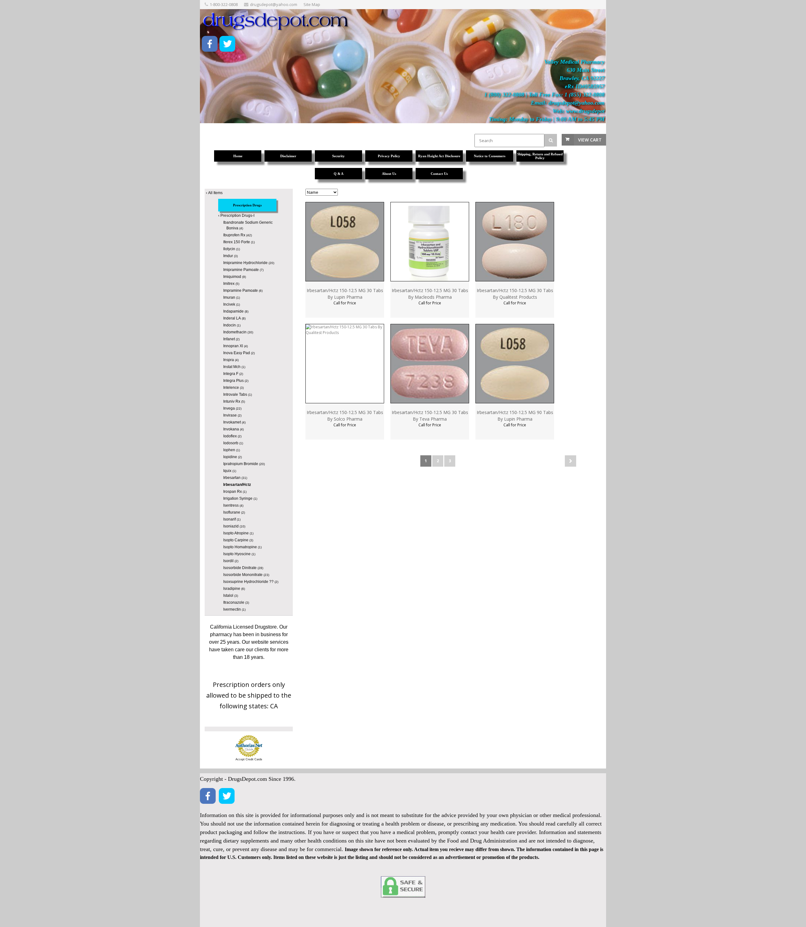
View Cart (590, 140)
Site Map (312, 4)
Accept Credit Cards (249, 759)
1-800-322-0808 (224, 4)
